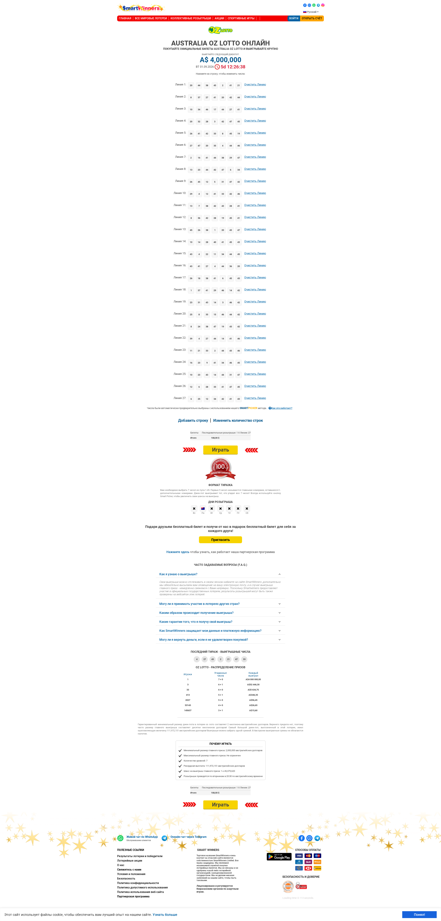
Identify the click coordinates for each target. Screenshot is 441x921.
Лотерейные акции (129, 860)
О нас (120, 865)
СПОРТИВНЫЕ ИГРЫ (241, 18)
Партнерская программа (133, 896)
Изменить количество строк (238, 420)
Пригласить (220, 540)
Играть (220, 450)
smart (248, 408)
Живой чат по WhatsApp (142, 836)
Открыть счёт (312, 18)
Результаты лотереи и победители (139, 856)
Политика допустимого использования (142, 887)
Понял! (419, 915)
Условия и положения (131, 874)
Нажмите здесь (178, 552)
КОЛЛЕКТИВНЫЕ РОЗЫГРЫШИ (191, 18)
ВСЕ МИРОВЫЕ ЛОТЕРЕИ (151, 18)
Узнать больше (165, 915)
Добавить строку (193, 420)
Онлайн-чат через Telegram (189, 836)
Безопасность (126, 878)
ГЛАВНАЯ (125, 18)
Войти (293, 18)
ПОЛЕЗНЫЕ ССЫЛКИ (130, 850)
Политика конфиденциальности (138, 883)
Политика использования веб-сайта (140, 892)
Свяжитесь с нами (129, 869)
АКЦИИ (219, 18)
